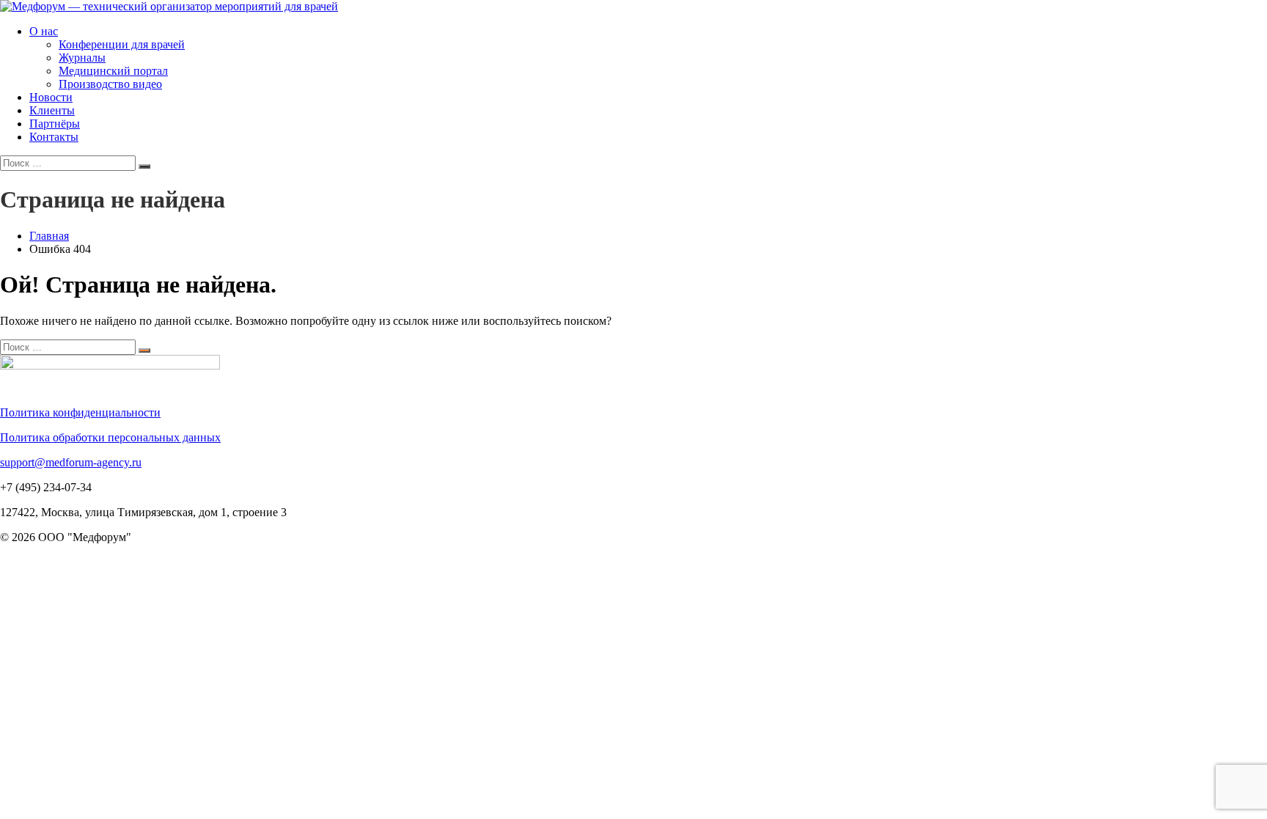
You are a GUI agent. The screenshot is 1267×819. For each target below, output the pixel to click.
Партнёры (54, 123)
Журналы (82, 57)
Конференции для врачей (122, 44)
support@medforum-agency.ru (71, 462)
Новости (51, 97)
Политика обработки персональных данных (110, 437)
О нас (43, 31)
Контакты (53, 137)
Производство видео (110, 84)
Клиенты (52, 110)
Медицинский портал (113, 71)
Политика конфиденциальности (80, 412)
